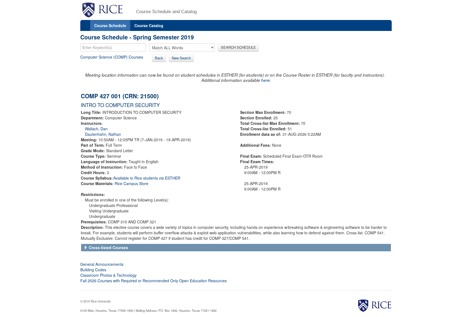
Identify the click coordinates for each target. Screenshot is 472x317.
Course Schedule (110, 25)
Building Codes (93, 269)
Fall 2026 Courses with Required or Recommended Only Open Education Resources (153, 280)
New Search (181, 57)
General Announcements (101, 264)
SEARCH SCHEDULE (238, 47)
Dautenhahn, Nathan (103, 134)
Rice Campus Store (131, 183)
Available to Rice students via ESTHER (146, 178)
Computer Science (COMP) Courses (111, 57)
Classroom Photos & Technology (108, 275)
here (265, 80)
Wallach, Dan (96, 128)
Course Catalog (148, 25)
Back (159, 57)
